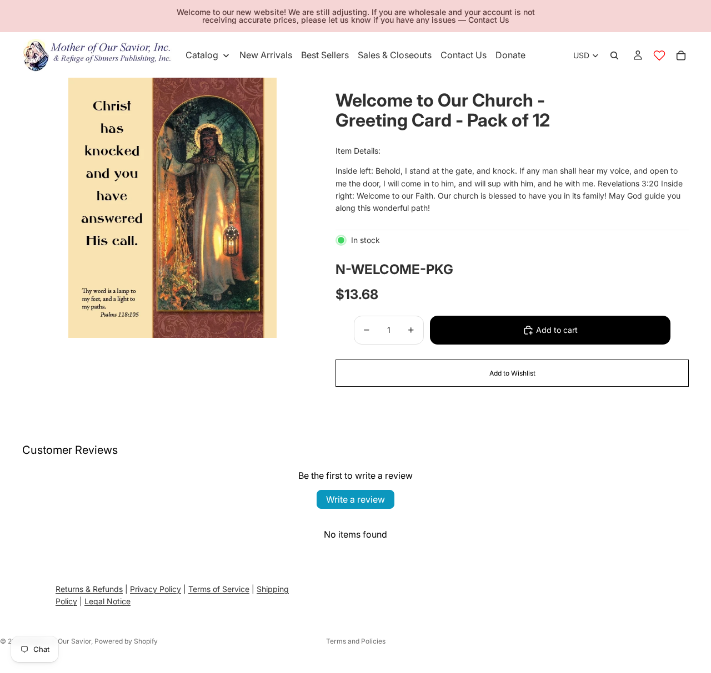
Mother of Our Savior (58, 641)
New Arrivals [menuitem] (265, 54)
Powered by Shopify (126, 641)
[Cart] (681, 55)
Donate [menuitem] (510, 54)
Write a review (355, 499)
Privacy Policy (155, 589)
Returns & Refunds (89, 589)
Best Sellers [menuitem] (325, 54)
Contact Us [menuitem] (463, 54)
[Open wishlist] (659, 55)
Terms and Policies (355, 641)
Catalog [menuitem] (202, 54)
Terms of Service (218, 589)
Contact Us (488, 19)
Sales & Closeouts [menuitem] (395, 54)
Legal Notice (107, 601)
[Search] (614, 55)
